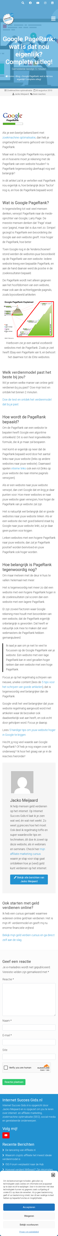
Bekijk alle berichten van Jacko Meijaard (30, 879)
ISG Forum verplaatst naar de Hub (24, 1164)
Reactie (8, 979)
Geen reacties (39, 94)
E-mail (7, 1035)
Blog (18, 76)
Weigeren (29, 1216)
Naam (7, 1020)
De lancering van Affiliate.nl (20, 1150)
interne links (18, 468)
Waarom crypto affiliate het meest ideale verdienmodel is (27, 1157)
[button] (53, 1174)
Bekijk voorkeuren (29, 1224)
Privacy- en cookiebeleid (29, 1232)
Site (4, 1050)
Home (11, 76)
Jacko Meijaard (22, 94)
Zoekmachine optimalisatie (19, 90)
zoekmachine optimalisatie (19, 137)
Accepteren (29, 1207)
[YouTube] (6, 1135)
